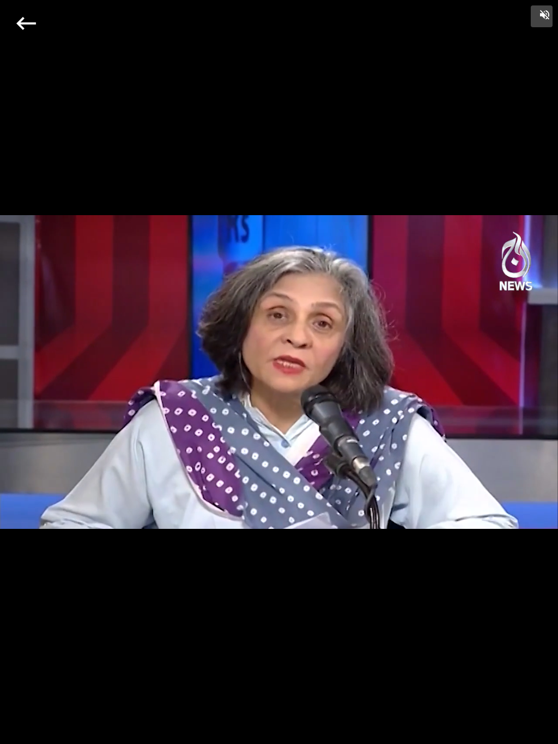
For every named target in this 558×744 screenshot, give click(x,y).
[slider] (279, 724)
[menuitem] (525, 734)
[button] (542, 16)
